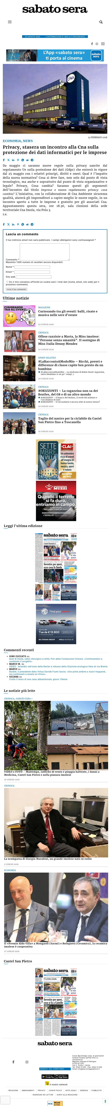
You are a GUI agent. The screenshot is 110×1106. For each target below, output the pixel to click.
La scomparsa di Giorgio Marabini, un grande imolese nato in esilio (48, 858)
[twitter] (8, 160)
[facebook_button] (92, 44)
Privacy (42, 1090)
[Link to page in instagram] (27, 1062)
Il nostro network (58, 1084)
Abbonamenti (28, 1090)
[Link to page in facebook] (13, 1062)
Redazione (13, 1090)
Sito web (10, 277)
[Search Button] (97, 20)
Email (10, 272)
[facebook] (4, 160)
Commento (12, 259)
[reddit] (27, 160)
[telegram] (32, 160)
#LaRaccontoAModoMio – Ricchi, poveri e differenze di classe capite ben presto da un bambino (70, 365)
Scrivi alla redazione (67, 1095)
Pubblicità (97, 1090)
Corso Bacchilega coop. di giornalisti (88, 1056)
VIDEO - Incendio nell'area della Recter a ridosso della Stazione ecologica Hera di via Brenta (58, 666)
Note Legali (71, 1090)
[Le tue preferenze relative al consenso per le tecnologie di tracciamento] (105, 1101)
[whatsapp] (23, 160)
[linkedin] (13, 160)
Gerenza (84, 1090)
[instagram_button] (96, 44)
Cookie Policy (56, 1090)
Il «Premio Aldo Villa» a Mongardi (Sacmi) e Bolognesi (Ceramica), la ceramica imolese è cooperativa (55, 945)
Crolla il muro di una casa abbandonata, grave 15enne (38, 679)
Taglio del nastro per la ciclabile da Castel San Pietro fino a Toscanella (70, 420)
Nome (10, 267)
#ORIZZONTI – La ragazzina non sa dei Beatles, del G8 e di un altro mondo (68, 392)
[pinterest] (18, 160)
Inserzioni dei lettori (43, 1095)
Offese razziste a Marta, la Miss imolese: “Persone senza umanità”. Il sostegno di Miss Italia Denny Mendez (69, 340)
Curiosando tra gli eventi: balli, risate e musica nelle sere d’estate (68, 313)
